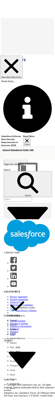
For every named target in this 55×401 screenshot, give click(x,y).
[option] (17, 308)
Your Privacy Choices (25, 310)
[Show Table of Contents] (16, 161)
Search (7, 169)
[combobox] (22, 360)
